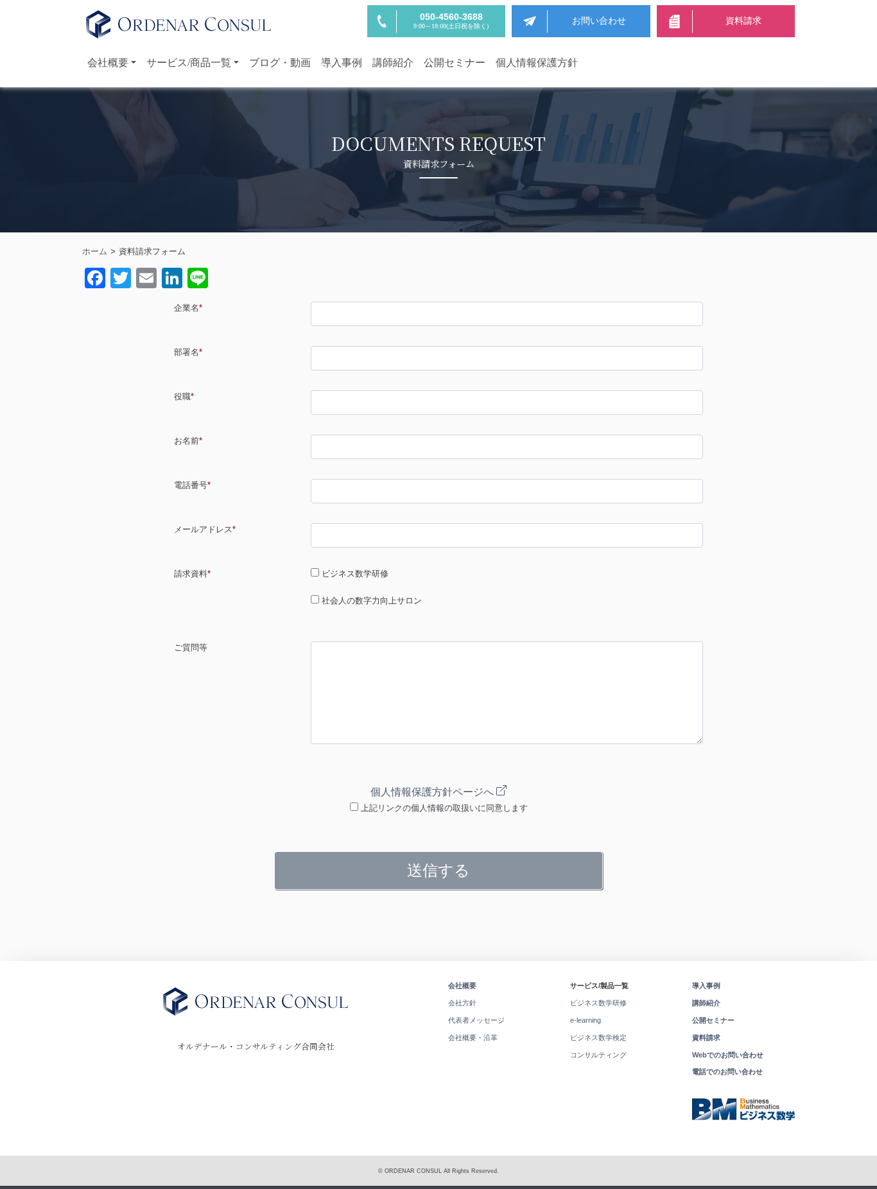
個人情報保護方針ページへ (433, 791)
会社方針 (462, 1003)
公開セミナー (454, 62)
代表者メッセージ (476, 1020)
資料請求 (706, 1037)
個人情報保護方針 (537, 62)
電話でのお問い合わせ (727, 1071)
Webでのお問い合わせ (727, 1055)
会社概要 (107, 62)
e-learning (585, 1020)
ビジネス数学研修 (598, 1003)
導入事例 (341, 62)
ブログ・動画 (280, 62)
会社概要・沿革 (473, 1037)
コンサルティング (598, 1055)
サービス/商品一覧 (188, 62)
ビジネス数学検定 (598, 1037)
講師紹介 (392, 62)
